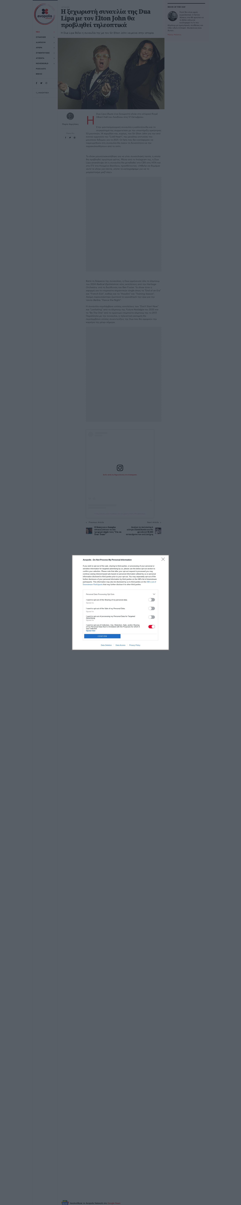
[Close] (164, 560)
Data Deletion (106, 645)
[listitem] (120, 594)
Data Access (120, 645)
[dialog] (120, 602)
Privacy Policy (134, 645)
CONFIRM (102, 636)
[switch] (151, 599)
